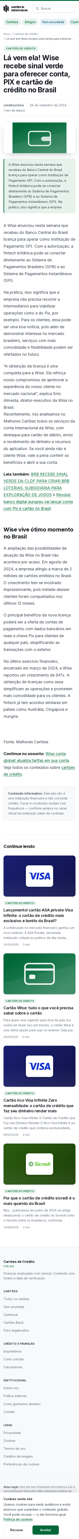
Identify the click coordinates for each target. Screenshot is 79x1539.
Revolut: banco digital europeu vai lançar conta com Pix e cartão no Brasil (38, 501)
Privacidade (12, 1433)
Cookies (10, 1440)
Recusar (16, 1530)
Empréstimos (13, 1351)
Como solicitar (14, 1359)
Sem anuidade (53, 22)
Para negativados (16, 1330)
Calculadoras (13, 1367)
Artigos (30, 22)
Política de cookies (18, 1519)
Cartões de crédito (26, 34)
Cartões (12, 22)
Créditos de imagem (18, 1456)
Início (7, 34)
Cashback (11, 1314)
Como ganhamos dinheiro (22, 1404)
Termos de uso (14, 1448)
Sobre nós (11, 1388)
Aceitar (45, 1530)
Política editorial (15, 1396)
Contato (9, 1412)
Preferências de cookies (22, 1464)
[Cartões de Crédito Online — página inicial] (16, 8)
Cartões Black (14, 1322)
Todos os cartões (16, 1299)
